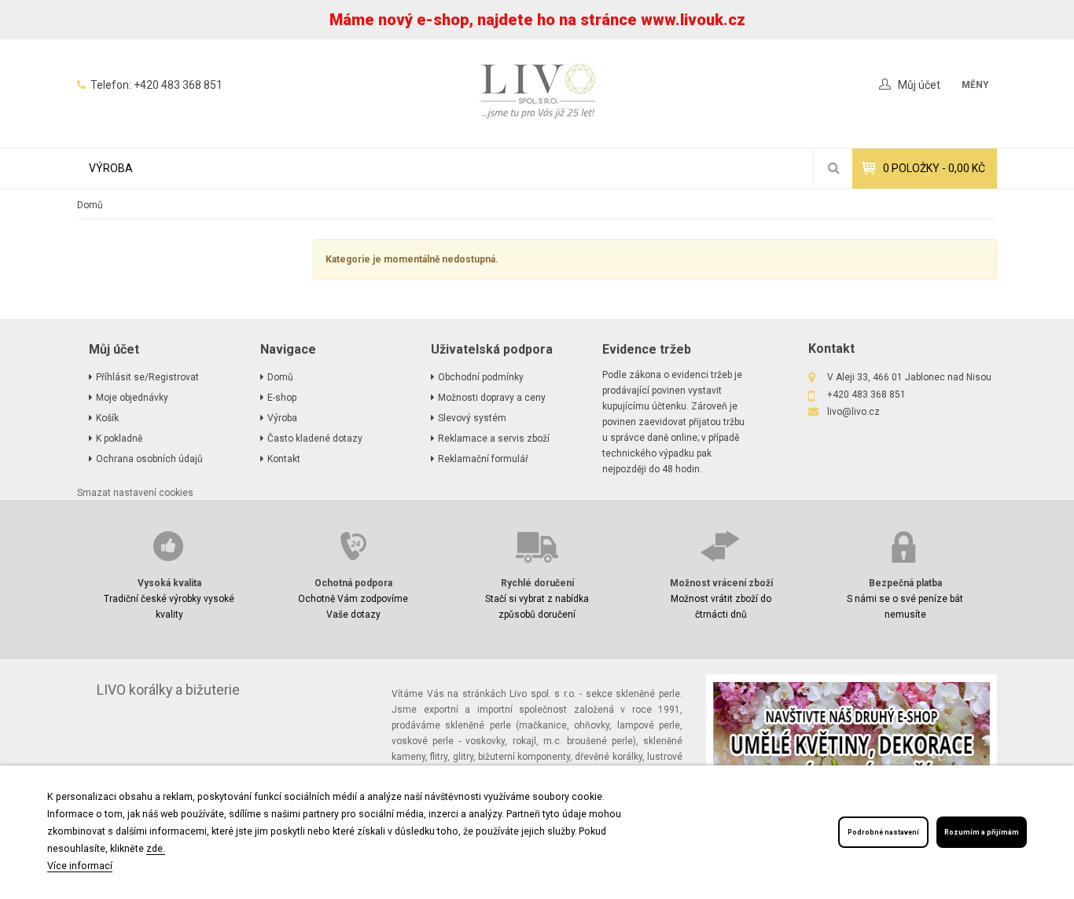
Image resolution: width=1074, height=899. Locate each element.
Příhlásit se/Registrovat (147, 377)
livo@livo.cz (853, 411)
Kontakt (283, 458)
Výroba (111, 168)
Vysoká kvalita (169, 583)
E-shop (281, 397)
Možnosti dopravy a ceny (492, 397)
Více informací (79, 865)
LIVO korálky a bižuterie (168, 690)
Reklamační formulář (483, 458)
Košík (107, 418)
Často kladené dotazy (314, 438)
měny (975, 84)
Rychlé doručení (537, 583)
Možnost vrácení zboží (721, 583)
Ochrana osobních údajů (149, 458)
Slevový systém (472, 418)
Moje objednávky (132, 397)
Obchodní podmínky (481, 377)
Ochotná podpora (353, 583)
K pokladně (119, 438)
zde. (155, 848)
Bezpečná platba (905, 583)
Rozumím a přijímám (981, 832)
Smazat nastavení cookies (135, 492)
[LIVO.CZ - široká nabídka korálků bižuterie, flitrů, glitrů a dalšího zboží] (537, 93)
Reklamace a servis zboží (494, 438)
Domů (90, 205)
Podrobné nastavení (883, 832)
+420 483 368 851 (178, 85)
